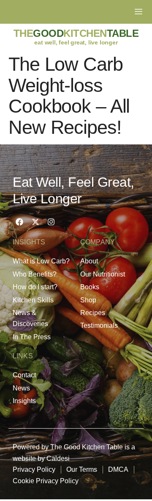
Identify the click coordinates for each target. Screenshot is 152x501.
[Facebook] (19, 222)
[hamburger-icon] (138, 11)
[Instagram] (51, 222)
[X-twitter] (35, 222)
